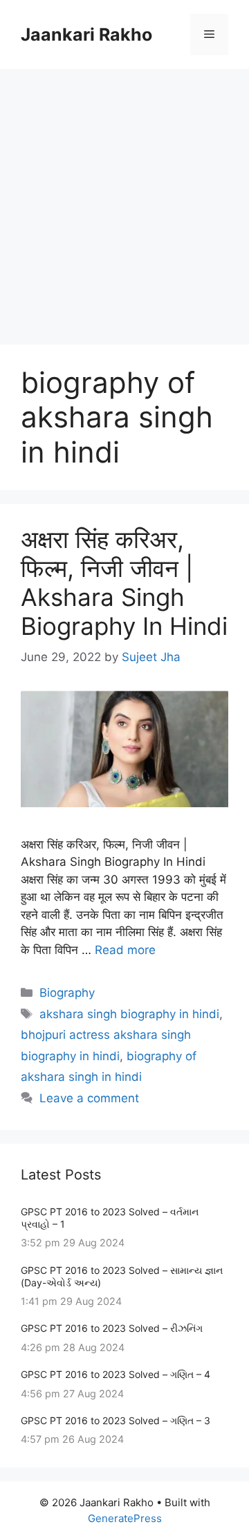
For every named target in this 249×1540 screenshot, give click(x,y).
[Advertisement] (124, 200)
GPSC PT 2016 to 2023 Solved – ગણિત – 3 (115, 1420)
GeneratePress (125, 1518)
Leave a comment (89, 1098)
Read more (125, 950)
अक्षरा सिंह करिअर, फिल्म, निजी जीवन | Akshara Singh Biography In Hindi (124, 582)
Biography (67, 993)
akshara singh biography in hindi (129, 1014)
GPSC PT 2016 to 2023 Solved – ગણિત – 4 (115, 1374)
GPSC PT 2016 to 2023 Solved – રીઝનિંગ (112, 1328)
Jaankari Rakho (86, 34)
